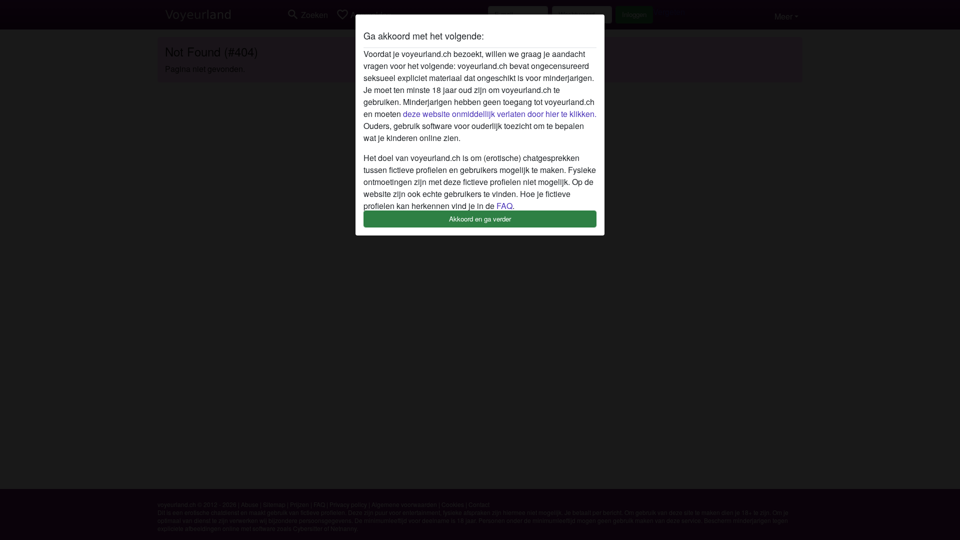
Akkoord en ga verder (480, 219)
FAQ (504, 206)
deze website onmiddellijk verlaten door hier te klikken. (499, 114)
